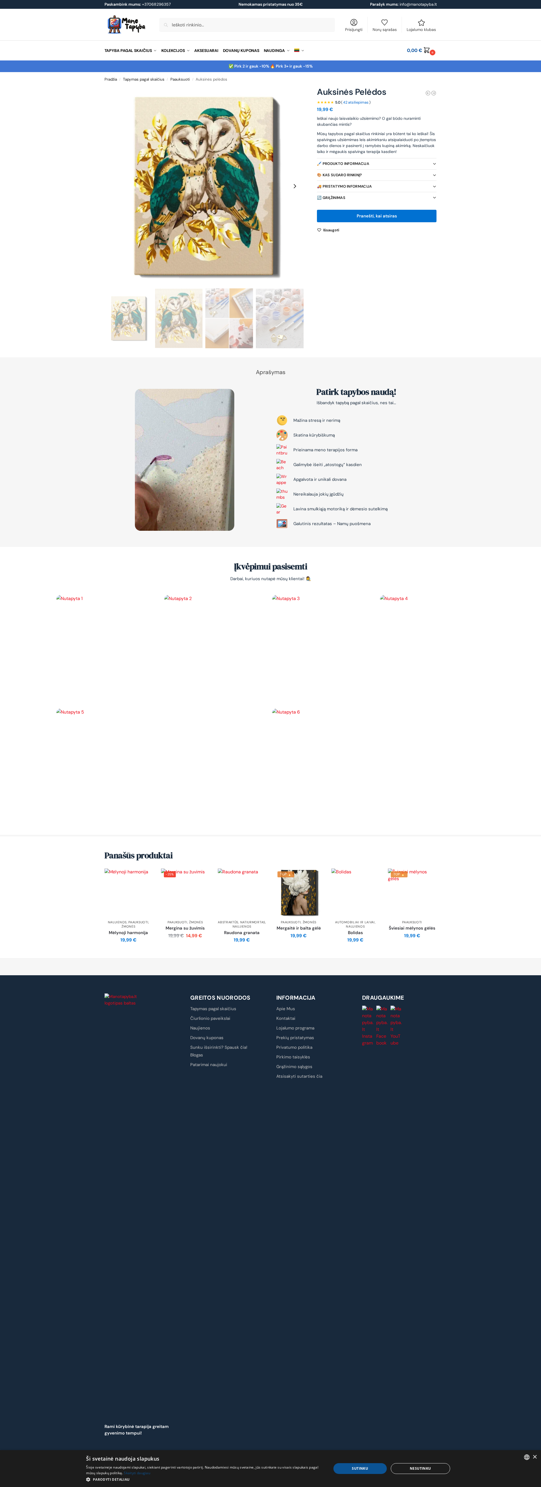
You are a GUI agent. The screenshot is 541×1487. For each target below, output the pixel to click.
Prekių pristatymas (295, 1038)
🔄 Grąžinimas (331, 197)
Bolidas (355, 933)
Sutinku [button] (360, 1468)
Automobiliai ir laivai (355, 922)
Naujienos (117, 922)
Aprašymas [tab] (270, 372)
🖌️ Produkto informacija (343, 163)
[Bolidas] (355, 893)
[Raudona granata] (242, 893)
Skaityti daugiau (137, 1473)
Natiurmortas (252, 922)
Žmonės (128, 926)
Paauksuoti (180, 79)
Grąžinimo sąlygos (294, 1066)
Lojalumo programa (295, 1028)
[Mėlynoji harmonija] (129, 893)
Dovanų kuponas (206, 1038)
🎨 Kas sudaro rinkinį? (339, 175)
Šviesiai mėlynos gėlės (412, 928)
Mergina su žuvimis (185, 928)
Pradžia (111, 79)
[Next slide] (295, 186)
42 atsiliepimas (356, 102)
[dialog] (270, 1468)
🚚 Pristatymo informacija (344, 186)
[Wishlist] (144, 877)
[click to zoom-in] (204, 186)
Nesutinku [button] (420, 1468)
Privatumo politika (294, 1047)
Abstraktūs (228, 922)
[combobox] (527, 1457)
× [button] (534, 1457)
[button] (421, 50)
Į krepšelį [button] (128, 952)
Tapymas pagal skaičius (143, 79)
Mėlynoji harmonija (128, 933)
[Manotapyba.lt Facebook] (382, 1026)
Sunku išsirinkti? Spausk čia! (218, 1047)
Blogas (196, 1055)
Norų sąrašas (385, 29)
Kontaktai (285, 1018)
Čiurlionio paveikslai (210, 1018)
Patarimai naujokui (208, 1064)
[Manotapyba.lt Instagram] (368, 1026)
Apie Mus (285, 1009)
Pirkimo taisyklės (293, 1057)
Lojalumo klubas (421, 29)
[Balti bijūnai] (433, 93)
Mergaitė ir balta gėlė (299, 928)
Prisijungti (353, 29)
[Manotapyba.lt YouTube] (396, 1026)
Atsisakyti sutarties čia (299, 1076)
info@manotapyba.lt (418, 4)
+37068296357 (138, 4)
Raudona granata (242, 933)
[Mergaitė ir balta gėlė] (428, 93)
